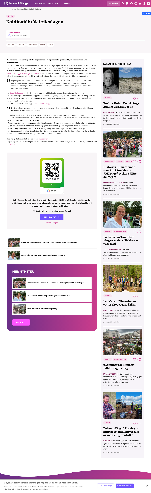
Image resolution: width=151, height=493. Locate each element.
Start (12, 9)
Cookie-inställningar (105, 486)
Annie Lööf (11, 45)
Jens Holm (21, 45)
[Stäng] (147, 485)
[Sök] (123, 3)
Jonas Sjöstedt (32, 45)
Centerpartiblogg (43, 103)
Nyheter (18, 9)
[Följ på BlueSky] (140, 3)
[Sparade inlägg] (127, 3)
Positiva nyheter (132, 161)
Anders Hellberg (14, 33)
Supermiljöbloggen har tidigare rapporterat (24, 73)
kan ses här (43, 139)
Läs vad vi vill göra (52, 223)
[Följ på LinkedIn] (148, 3)
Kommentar (109, 161)
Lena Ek (50, 45)
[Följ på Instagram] (135, 3)
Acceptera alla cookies (124, 486)
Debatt (107, 423)
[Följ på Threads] (144, 3)
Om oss (66, 3)
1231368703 (50, 217)
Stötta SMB (113, 3)
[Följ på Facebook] (131, 3)
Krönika (107, 98)
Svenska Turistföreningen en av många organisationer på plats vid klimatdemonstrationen (122, 252)
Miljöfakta (53, 3)
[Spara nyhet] (140, 98)
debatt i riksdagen (17, 93)
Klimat (42, 45)
